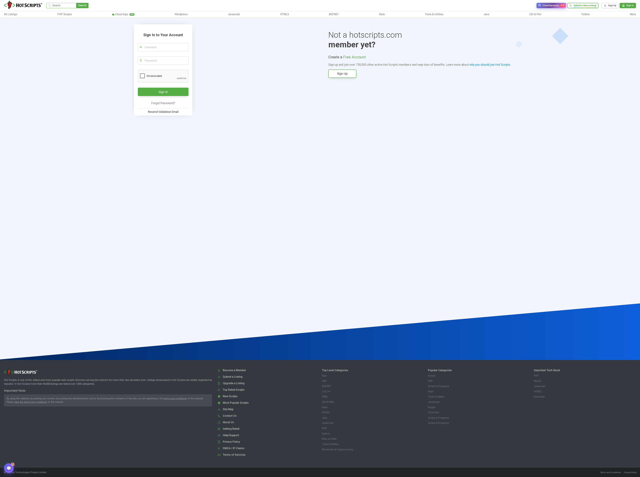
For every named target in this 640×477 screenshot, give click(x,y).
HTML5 (326, 412)
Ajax (324, 375)
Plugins (432, 407)
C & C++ (326, 391)
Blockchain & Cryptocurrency (337, 449)
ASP (324, 381)
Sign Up (342, 74)
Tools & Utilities (330, 444)
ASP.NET (326, 386)
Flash (325, 407)
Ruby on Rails (329, 439)
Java (324, 417)
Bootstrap (539, 396)
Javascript (539, 386)
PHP (324, 428)
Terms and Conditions (610, 472)
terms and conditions (175, 398)
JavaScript (328, 423)
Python (326, 433)
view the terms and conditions (30, 402)
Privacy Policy (630, 472)
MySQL (538, 381)
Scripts (432, 375)
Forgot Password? (163, 103)
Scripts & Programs (438, 386)
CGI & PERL (328, 402)
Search (82, 5)
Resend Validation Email (163, 112)
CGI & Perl (433, 412)
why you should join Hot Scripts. (490, 64)
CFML (325, 396)
